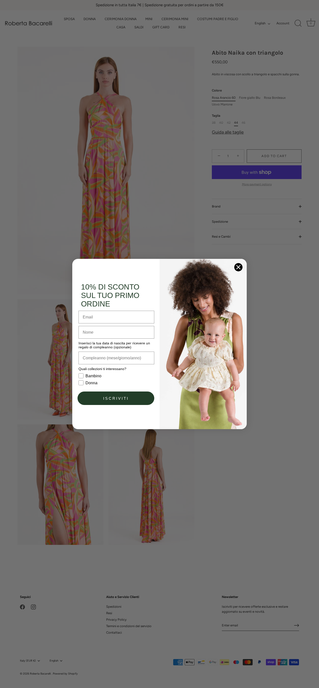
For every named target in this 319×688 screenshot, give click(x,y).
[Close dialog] (238, 267)
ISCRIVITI (116, 398)
